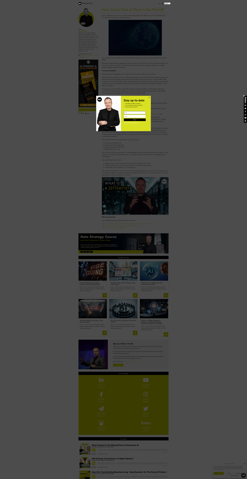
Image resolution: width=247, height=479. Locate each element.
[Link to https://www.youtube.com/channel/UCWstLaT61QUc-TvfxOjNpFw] (245, 118)
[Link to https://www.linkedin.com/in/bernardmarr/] (245, 105)
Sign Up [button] (134, 119)
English (166, 3)
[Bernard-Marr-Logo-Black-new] (85, 2)
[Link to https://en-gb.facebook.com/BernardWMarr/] (245, 111)
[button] (149, 97)
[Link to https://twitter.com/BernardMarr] (245, 108)
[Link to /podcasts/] (245, 121)
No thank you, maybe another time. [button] (131, 122)
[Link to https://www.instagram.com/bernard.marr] (245, 114)
